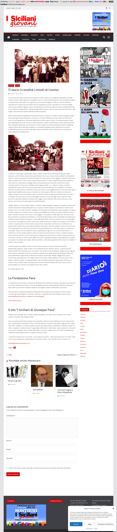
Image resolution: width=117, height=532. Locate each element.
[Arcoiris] (11, 1)
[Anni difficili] (42, 366)
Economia (15, 39)
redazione (20, 93)
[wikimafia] (104, 1)
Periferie (77, 35)
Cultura (86, 35)
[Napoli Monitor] (70, 1)
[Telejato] (97, 1)
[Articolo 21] (18, 1)
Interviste (25, 39)
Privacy (95, 528)
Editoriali (24, 35)
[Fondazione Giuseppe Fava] (107, 1)
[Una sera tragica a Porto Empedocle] (66, 366)
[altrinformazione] (17, 4)
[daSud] (28, 1)
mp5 (10, 355)
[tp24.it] (101, 1)
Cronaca (15, 35)
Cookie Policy (89, 528)
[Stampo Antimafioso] (91, 1)
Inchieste (34, 35)
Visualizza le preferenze (105, 524)
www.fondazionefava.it (15, 300)
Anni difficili (38, 389)
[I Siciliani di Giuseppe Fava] (111, 1)
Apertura (95, 35)
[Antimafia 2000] (4, 1)
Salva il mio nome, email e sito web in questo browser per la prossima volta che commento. (40, 468)
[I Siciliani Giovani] (8, 37)
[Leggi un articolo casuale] (108, 37)
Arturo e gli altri (14, 381)
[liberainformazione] (63, 1)
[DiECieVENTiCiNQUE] (38, 1)
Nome (9, 441)
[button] (113, 508)
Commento (10, 416)
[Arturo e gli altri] (17, 366)
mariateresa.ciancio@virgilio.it (35, 296)
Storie (57, 35)
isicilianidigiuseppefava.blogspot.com (19, 343)
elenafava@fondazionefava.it (16, 296)
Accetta (76, 524)
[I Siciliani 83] (4, 4)
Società (49, 35)
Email (8, 449)
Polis (42, 35)
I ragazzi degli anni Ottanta (66, 355)
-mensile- (11, 85)
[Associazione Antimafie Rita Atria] (81, 1)
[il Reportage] (54, 1)
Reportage (42, 39)
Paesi (34, 39)
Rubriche (52, 39)
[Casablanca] (23, 1)
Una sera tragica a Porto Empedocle (65, 391)
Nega (89, 524)
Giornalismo (67, 35)
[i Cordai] (47, 1)
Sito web (9, 458)
